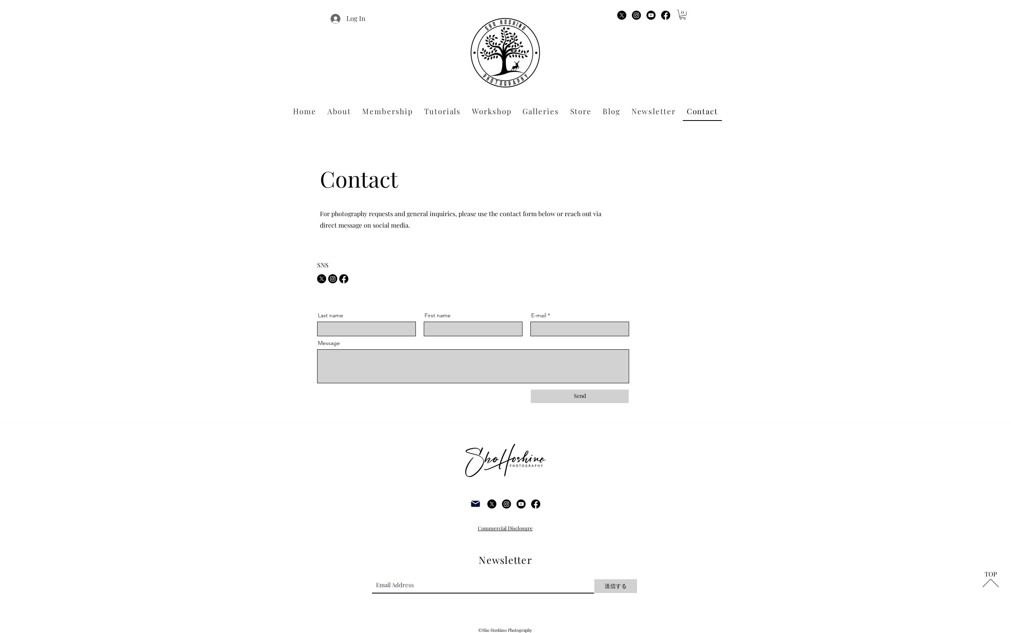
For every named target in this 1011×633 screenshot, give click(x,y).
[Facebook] (665, 15)
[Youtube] (651, 15)
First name (438, 315)
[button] (682, 14)
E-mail (538, 315)
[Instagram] (636, 15)
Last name (330, 315)
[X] (621, 15)
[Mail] (475, 504)
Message (329, 343)
